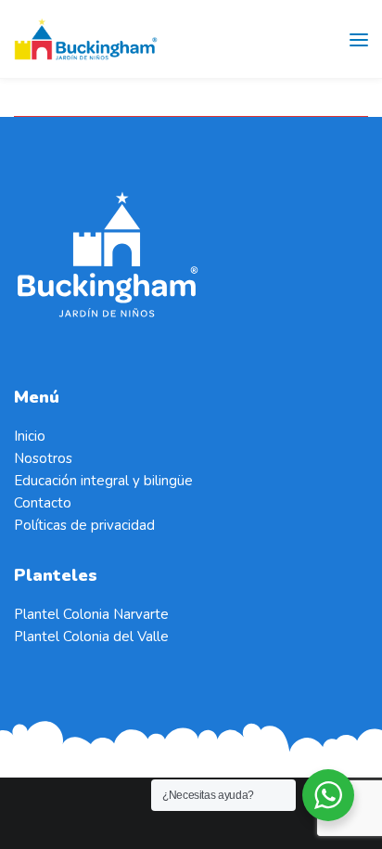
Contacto (42, 503)
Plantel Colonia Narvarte (91, 614)
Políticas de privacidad (84, 525)
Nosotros (43, 458)
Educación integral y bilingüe (103, 480)
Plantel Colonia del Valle (91, 636)
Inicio (29, 436)
